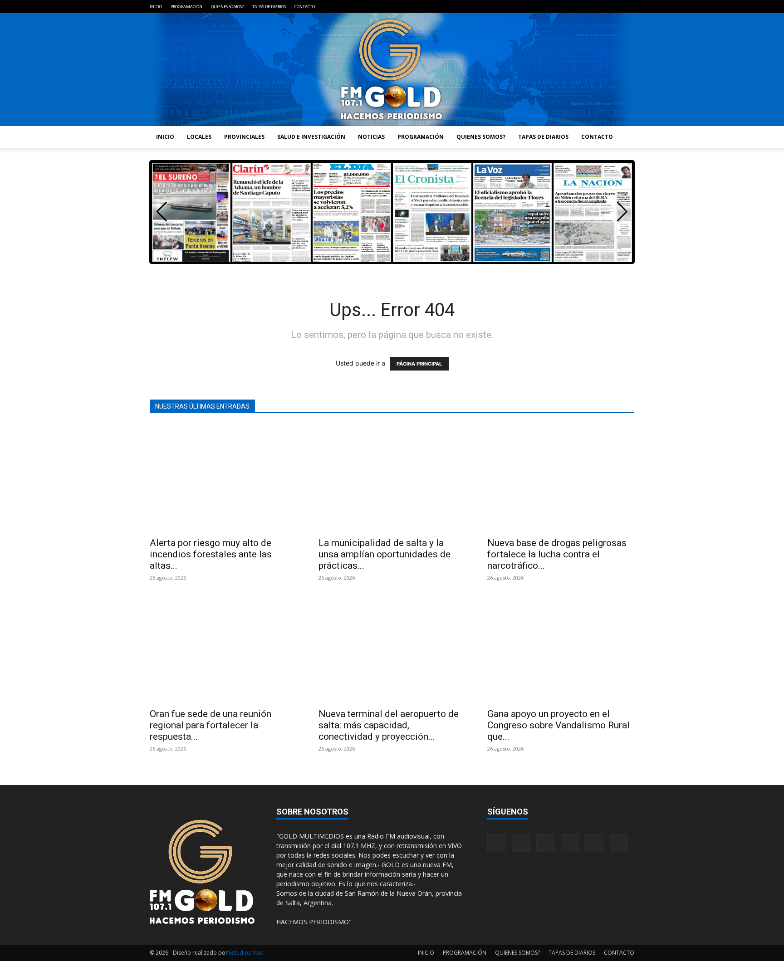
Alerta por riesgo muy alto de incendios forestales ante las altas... (211, 554)
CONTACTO (304, 7)
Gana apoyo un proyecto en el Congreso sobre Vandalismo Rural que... (558, 725)
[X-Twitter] (612, 6)
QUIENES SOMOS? (227, 7)
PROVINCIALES (244, 137)
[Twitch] (597, 6)
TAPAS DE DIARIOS (269, 7)
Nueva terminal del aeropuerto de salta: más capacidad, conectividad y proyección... (388, 725)
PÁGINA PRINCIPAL (419, 364)
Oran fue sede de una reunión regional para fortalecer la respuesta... (210, 725)
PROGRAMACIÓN (186, 7)
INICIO (156, 7)
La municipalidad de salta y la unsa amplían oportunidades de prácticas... (384, 554)
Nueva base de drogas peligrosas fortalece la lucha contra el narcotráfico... (557, 554)
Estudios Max (246, 952)
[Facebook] (552, 6)
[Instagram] (567, 6)
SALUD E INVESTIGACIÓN (311, 137)
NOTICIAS (371, 137)
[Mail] (582, 6)
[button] (622, 212)
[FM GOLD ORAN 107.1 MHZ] (392, 69)
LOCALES (199, 137)
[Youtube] (627, 6)
